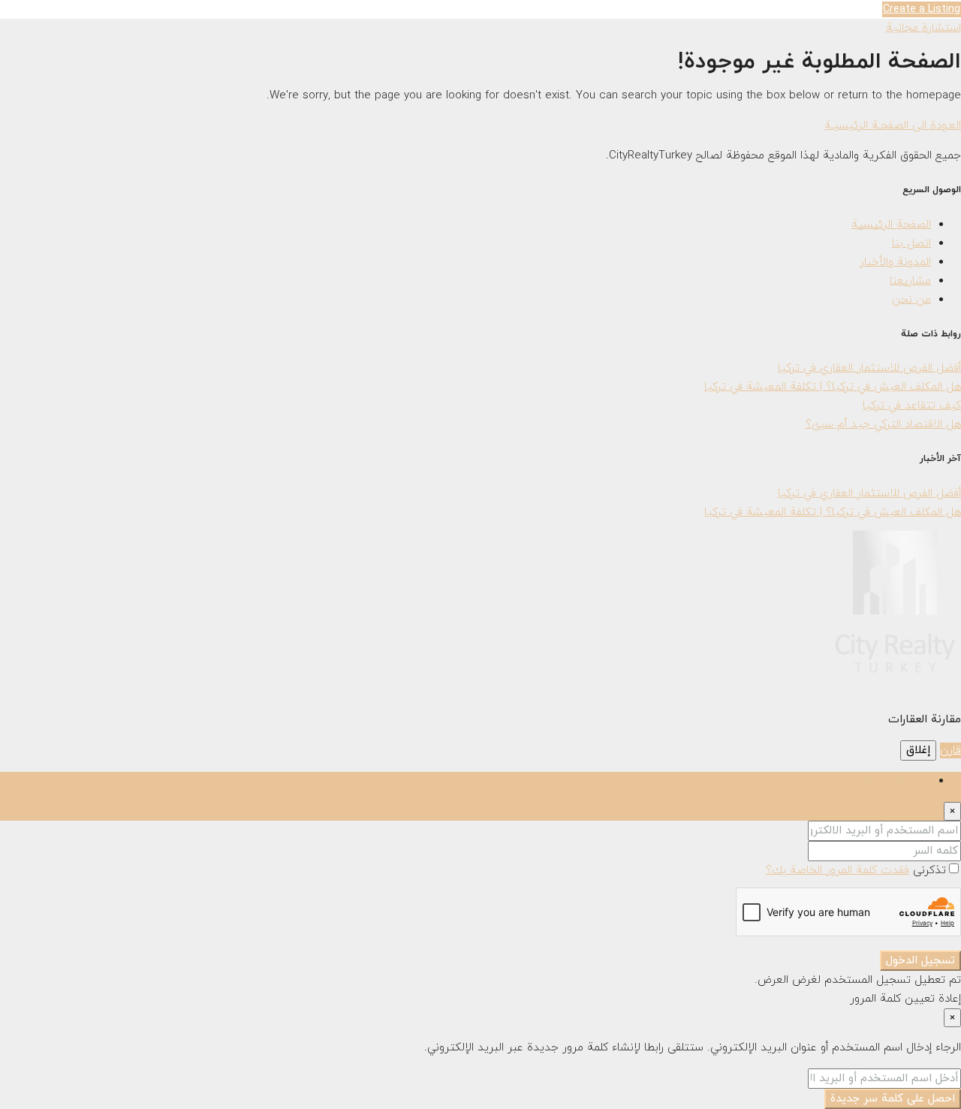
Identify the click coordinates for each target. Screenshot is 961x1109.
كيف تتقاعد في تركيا (912, 406)
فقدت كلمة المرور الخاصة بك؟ (837, 870)
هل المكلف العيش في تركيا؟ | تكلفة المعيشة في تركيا (832, 387)
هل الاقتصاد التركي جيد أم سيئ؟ (883, 424)
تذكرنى (927, 870)
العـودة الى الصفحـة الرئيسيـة (892, 126)
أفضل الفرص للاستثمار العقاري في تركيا (869, 368)
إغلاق (918, 750)
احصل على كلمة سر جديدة (892, 1099)
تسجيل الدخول (920, 961)
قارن (950, 750)
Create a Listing (921, 9)
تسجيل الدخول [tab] (895, 781)
